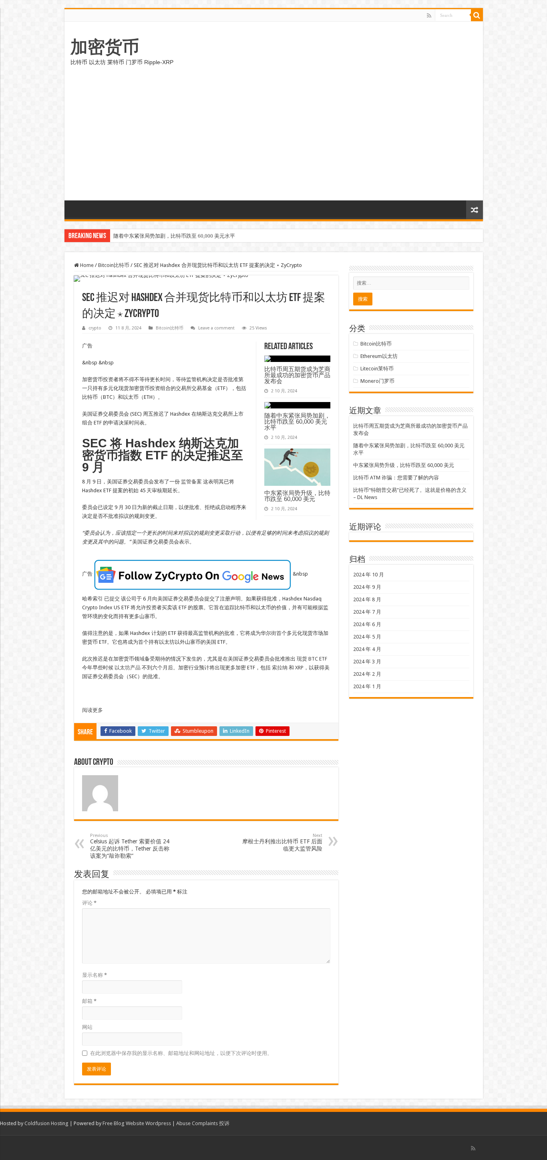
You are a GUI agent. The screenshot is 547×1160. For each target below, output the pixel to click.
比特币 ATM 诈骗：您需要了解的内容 (396, 478)
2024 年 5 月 (367, 637)
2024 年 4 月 (367, 649)
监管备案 (191, 482)
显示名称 (94, 975)
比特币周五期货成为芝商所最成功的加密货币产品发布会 (297, 375)
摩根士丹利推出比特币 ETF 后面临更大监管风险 (282, 842)
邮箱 (89, 1001)
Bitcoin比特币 (113, 265)
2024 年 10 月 (368, 575)
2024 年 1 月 (367, 686)
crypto (94, 328)
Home (86, 265)
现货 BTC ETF (312, 659)
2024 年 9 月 (367, 587)
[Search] (477, 15)
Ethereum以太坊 (379, 356)
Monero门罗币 (377, 381)
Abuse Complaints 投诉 (202, 1123)
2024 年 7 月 (367, 612)
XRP (299, 668)
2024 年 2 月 (367, 674)
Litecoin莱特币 (377, 369)
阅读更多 (92, 710)
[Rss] (429, 15)
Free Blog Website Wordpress (137, 1123)
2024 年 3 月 (367, 662)
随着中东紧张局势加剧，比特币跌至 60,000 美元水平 (174, 236)
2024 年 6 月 (367, 624)
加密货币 (104, 47)
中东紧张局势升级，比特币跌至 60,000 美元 (297, 495)
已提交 (112, 599)
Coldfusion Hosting (46, 1123)
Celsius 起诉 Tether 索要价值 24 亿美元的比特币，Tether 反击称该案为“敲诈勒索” (129, 846)
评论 (89, 903)
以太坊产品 (127, 668)
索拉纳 (280, 668)
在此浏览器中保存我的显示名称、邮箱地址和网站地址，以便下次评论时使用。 (181, 1053)
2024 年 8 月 (367, 599)
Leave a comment (216, 328)
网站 (87, 1027)
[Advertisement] (273, 140)
